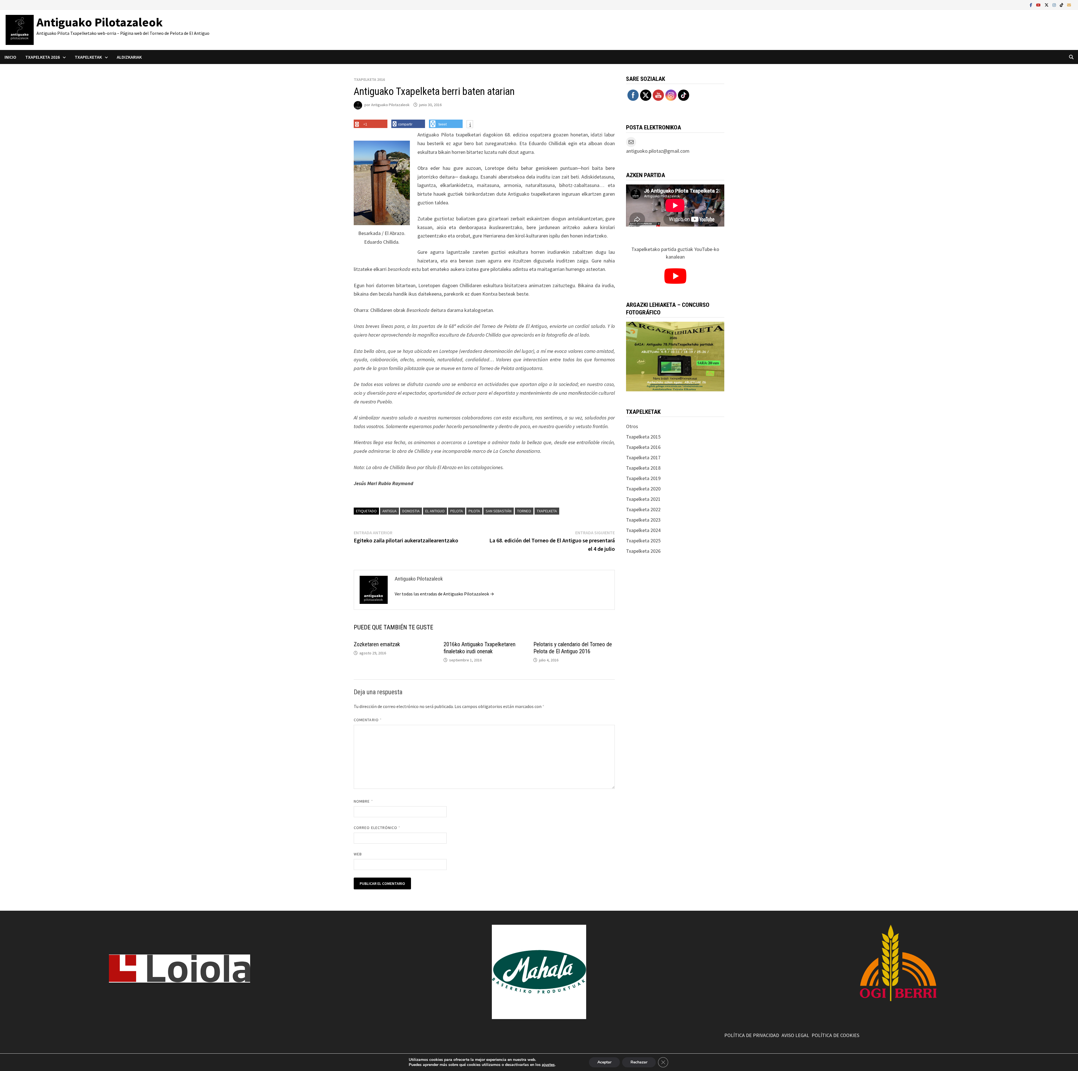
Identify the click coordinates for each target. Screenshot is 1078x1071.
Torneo (524, 510)
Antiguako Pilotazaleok (99, 22)
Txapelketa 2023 (643, 520)
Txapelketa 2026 (643, 551)
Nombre (363, 801)
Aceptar (604, 1062)
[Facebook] (1031, 4)
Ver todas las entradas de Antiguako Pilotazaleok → (444, 594)
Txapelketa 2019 (643, 478)
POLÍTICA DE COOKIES (835, 1035)
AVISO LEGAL (795, 1035)
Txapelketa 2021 (643, 499)
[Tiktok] (1062, 4)
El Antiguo (435, 510)
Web (358, 854)
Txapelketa (547, 510)
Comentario (368, 719)
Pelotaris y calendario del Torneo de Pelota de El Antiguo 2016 (572, 648)
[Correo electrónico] (1069, 4)
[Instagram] (1054, 4)
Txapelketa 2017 (643, 457)
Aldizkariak (129, 57)
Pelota (456, 510)
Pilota (474, 510)
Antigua (389, 510)
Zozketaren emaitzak (377, 644)
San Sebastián (498, 510)
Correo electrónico (377, 827)
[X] (1047, 4)
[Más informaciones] (470, 124)
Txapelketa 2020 (643, 488)
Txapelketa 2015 (643, 436)
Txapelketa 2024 (643, 530)
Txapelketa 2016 (369, 79)
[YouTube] (1039, 4)
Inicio (10, 57)
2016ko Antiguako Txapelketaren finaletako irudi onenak (479, 648)
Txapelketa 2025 (643, 540)
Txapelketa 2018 (643, 468)
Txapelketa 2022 (643, 509)
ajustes (548, 1064)
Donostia (411, 510)
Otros (632, 426)
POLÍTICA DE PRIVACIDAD (751, 1035)
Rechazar (639, 1062)
